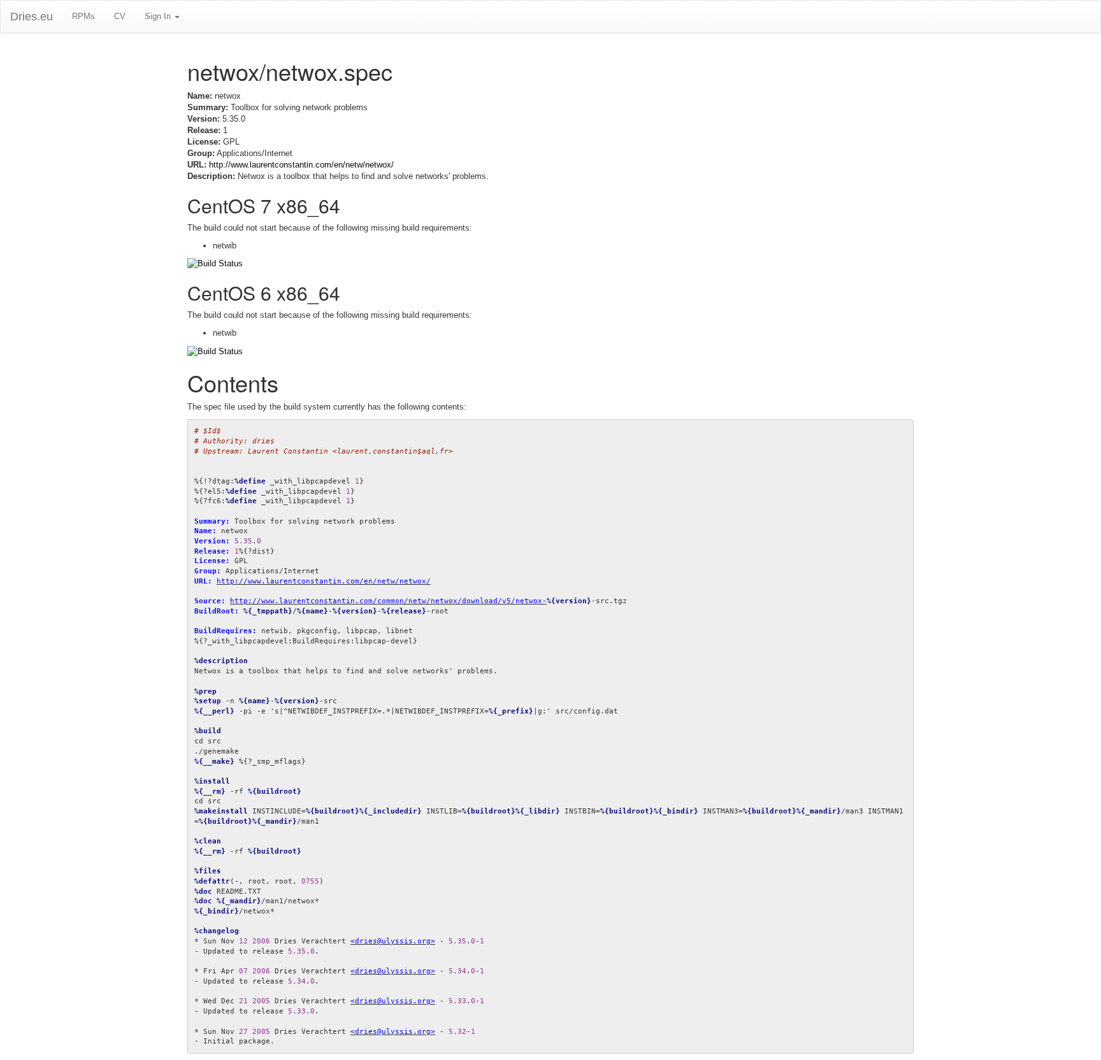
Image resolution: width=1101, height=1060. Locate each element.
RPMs (83, 16)
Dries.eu (31, 16)
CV (120, 16)
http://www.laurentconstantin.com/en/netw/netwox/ (301, 164)
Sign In (159, 16)
